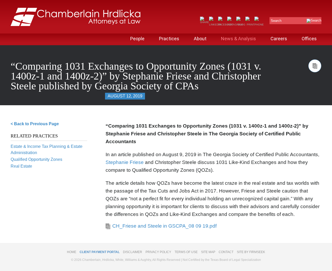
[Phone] (259, 24)
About (200, 38)
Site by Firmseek (251, 252)
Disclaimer (132, 252)
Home (71, 252)
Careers (279, 38)
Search (276, 21)
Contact (226, 252)
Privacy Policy (158, 252)
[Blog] (240, 24)
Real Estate (21, 166)
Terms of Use (186, 252)
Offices (309, 38)
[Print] (249, 24)
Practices (169, 38)
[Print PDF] (314, 65)
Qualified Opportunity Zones (36, 159)
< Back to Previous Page (35, 124)
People (137, 38)
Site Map (208, 252)
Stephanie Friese (125, 162)
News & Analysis (238, 38)
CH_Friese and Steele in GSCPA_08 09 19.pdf (164, 226)
